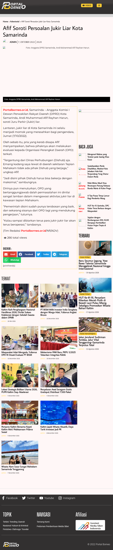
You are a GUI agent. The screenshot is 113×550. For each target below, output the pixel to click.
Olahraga (16, 529)
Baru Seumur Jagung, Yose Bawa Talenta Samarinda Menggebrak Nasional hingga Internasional (94, 264)
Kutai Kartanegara (87, 334)
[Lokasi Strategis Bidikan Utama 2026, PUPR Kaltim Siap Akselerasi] (19, 375)
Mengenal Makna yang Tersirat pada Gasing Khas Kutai (98, 157)
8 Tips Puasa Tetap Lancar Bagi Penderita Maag (98, 197)
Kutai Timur (85, 294)
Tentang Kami (43, 522)
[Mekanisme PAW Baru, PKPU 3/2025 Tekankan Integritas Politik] (58, 338)
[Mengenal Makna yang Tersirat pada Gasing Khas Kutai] (82, 157)
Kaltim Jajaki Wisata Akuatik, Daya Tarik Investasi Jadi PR (56, 428)
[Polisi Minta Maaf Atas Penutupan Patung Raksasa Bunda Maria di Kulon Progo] (82, 185)
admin (3, 321)
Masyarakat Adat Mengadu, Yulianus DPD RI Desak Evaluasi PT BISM (19, 353)
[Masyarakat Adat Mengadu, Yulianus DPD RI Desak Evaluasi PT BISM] (19, 338)
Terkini (6, 522)
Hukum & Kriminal (20, 525)
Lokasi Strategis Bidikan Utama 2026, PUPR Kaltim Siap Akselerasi (19, 390)
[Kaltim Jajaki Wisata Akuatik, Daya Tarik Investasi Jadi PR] (58, 413)
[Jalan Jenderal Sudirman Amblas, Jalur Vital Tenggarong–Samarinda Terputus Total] (95, 324)
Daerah (21, 522)
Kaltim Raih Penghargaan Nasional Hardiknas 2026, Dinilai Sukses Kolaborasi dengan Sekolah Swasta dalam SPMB (18, 313)
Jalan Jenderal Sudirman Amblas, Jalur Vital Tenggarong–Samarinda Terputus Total (92, 341)
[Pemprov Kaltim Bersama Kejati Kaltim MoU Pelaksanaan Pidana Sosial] (19, 413)
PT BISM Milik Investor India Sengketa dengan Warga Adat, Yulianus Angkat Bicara (58, 312)
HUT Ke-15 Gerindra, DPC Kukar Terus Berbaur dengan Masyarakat (99, 208)
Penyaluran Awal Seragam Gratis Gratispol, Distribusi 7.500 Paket (56, 390)
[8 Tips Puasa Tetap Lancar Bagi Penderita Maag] (82, 197)
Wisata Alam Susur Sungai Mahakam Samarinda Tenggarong (19, 468)
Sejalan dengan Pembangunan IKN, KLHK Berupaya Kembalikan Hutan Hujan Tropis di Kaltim (98, 222)
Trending (14, 522)
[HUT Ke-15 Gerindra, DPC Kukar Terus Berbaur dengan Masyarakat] (82, 208)
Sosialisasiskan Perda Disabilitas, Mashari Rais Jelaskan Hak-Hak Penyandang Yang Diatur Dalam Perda (98, 171)
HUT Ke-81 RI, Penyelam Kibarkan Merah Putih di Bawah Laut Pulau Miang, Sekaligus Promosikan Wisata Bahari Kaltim (94, 303)
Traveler (25, 529)
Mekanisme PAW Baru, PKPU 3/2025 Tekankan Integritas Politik (58, 353)
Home (5, 21)
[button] (10, 254)
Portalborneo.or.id (15, 110)
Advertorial (14, 21)
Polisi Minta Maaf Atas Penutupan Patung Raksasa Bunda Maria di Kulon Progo (99, 186)
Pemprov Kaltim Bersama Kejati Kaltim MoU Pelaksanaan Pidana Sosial (17, 429)
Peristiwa (7, 529)
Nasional (7, 525)
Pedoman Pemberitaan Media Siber (53, 526)
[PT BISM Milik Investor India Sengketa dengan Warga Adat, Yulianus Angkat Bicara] (58, 296)
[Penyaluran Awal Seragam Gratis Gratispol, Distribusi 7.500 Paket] (58, 375)
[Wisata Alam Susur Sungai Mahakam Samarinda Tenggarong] (19, 453)
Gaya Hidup (85, 257)
